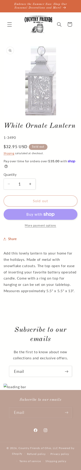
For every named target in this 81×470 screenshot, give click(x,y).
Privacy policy (59, 453)
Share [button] (12, 239)
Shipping (9, 153)
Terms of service (30, 461)
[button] (9, 24)
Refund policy (36, 453)
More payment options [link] (40, 225)
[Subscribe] (66, 371)
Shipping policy (55, 461)
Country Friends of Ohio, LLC (38, 448)
